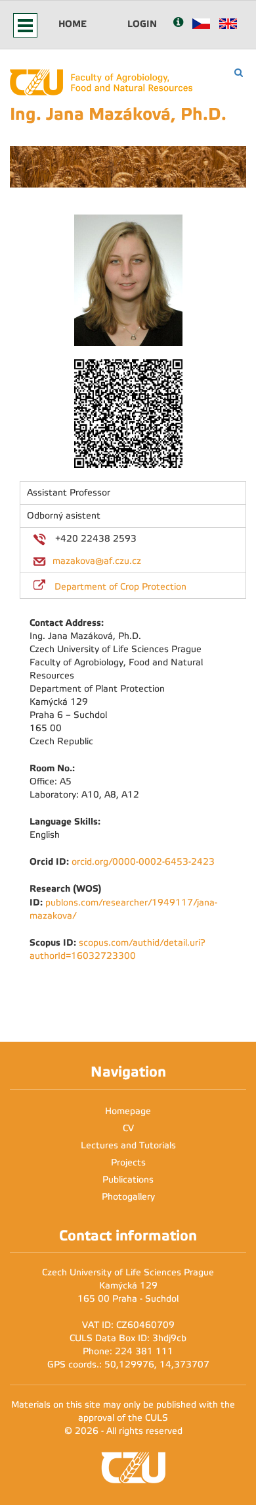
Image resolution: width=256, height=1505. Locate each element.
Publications (128, 1180)
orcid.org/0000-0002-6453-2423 (143, 862)
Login (142, 23)
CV (128, 1128)
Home (72, 23)
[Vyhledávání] (238, 73)
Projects (128, 1162)
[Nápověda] (178, 23)
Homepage (128, 1111)
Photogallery (128, 1197)
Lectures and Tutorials (128, 1145)
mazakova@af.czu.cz (97, 561)
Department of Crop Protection (120, 587)
